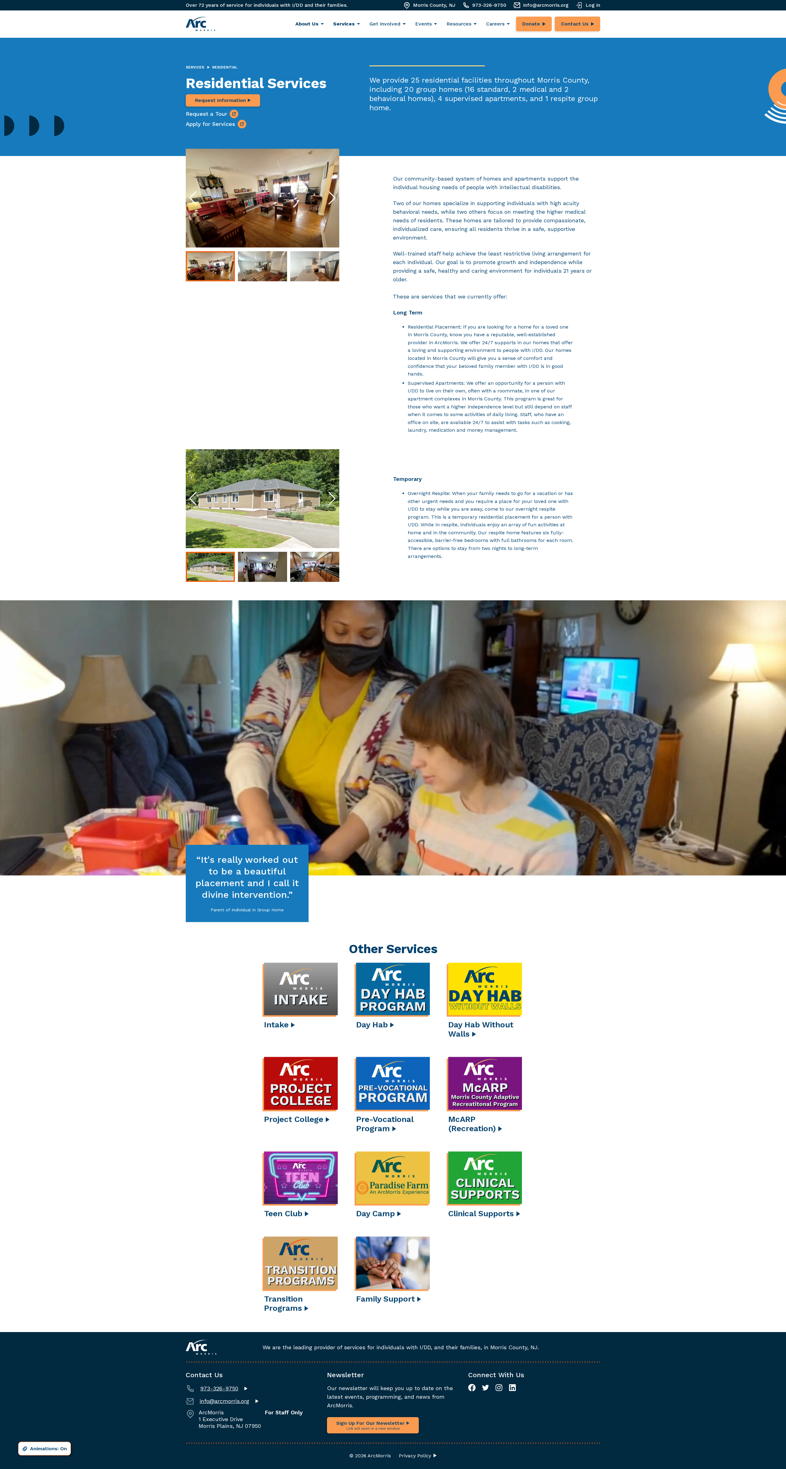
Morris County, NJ (434, 5)
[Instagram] (499, 1387)
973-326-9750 (489, 5)
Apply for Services (210, 124)
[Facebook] (472, 1387)
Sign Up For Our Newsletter (371, 1425)
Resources (458, 24)
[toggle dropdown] (324, 24)
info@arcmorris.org (546, 5)
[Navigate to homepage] (200, 24)
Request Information (221, 100)
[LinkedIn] (512, 1387)
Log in (593, 5)
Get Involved (384, 24)
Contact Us (575, 24)
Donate (531, 24)
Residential (224, 67)
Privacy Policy (415, 1455)
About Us (306, 24)
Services (344, 24)
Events (423, 24)
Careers (495, 24)
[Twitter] (485, 1387)
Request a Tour (206, 114)
